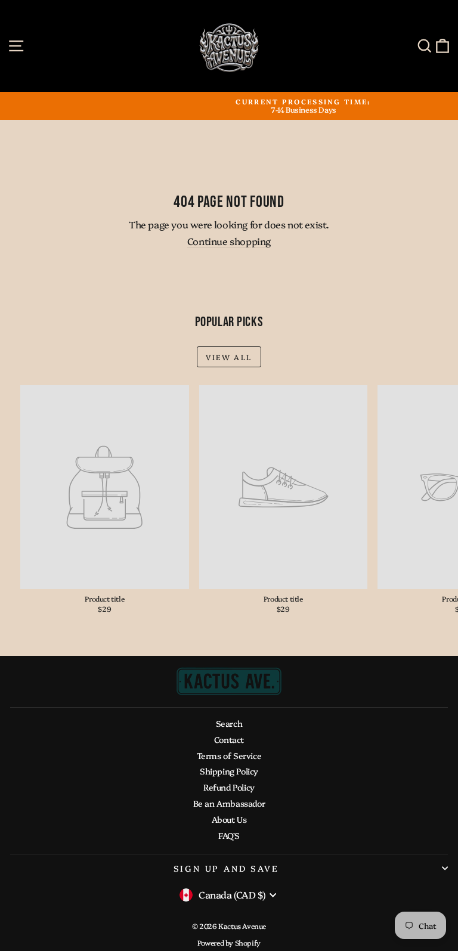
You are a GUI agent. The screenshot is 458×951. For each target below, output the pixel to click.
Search (229, 723)
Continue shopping (229, 240)
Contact (229, 739)
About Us (229, 819)
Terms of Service (229, 755)
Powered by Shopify (229, 942)
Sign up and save (226, 868)
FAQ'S (229, 835)
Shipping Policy (229, 771)
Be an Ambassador (229, 803)
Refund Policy (229, 787)
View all (229, 357)
